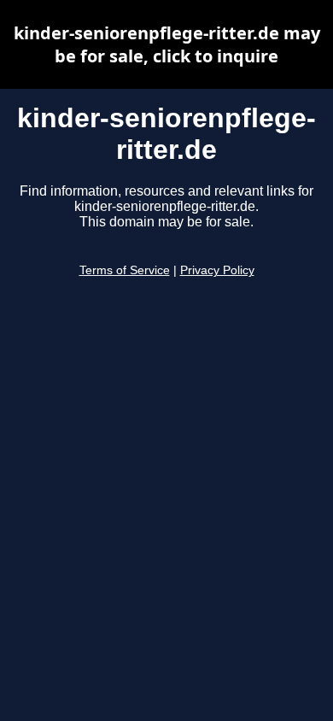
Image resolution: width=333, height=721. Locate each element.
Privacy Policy (217, 270)
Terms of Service (124, 270)
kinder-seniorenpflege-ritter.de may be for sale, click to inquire (167, 44)
